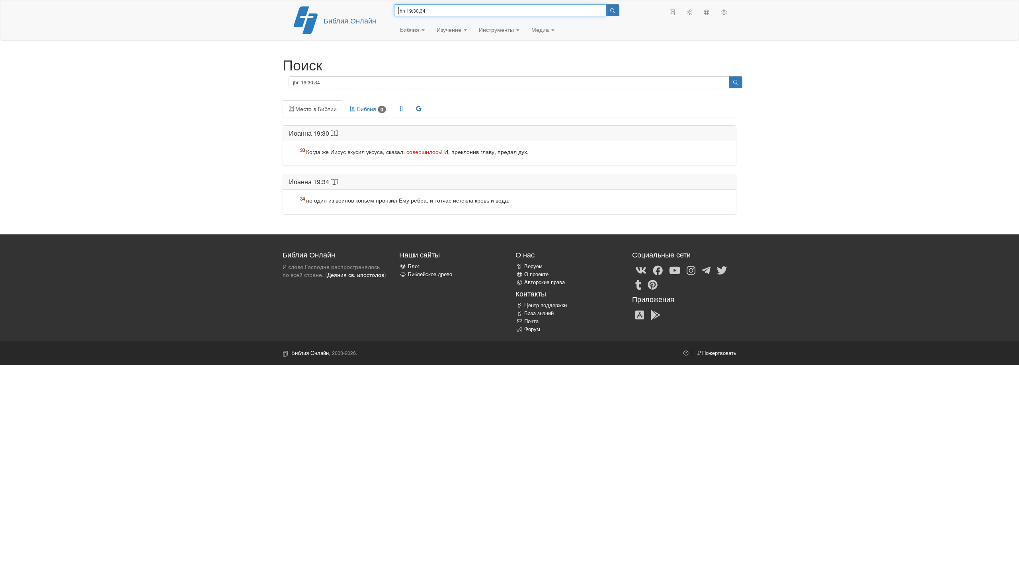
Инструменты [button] (497, 29)
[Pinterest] (653, 284)
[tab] (401, 108)
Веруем (533, 266)
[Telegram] (706, 270)
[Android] (655, 314)
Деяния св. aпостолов (355, 275)
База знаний (539, 313)
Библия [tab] (369, 109)
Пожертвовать (718, 353)
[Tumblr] (638, 284)
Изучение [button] (450, 29)
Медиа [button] (540, 29)
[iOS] (639, 314)
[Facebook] (658, 270)
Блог (414, 266)
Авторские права (544, 282)
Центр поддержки (545, 305)
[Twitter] (722, 270)
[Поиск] (612, 10)
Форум (532, 329)
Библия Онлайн (350, 20)
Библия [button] (410, 29)
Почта (531, 321)
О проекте (536, 274)
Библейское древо (430, 274)
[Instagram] (691, 270)
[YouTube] (674, 270)
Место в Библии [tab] (315, 109)
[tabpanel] (509, 174)
